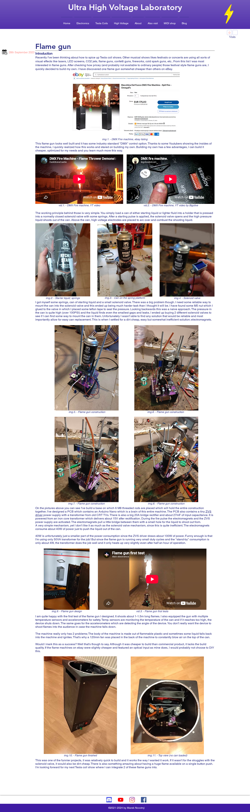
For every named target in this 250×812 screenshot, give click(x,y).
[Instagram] (132, 799)
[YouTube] (120, 799)
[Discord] (109, 799)
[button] (82, 21)
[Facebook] (143, 799)
